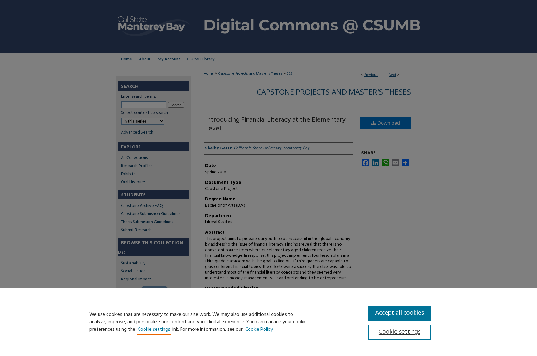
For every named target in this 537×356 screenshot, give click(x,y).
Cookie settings (154, 330)
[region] (268, 322)
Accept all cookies (399, 313)
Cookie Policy (259, 330)
